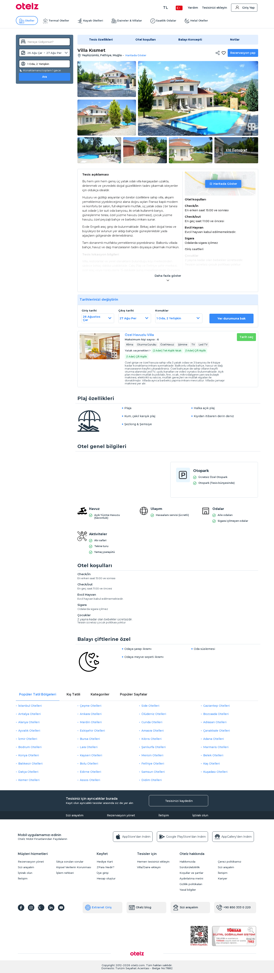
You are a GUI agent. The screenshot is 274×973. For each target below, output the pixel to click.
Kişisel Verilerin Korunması (73, 867)
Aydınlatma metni (191, 878)
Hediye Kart (105, 861)
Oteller (30, 20)
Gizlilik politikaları (191, 884)
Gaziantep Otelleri (216, 706)
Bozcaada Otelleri (216, 714)
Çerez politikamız (229, 861)
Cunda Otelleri (151, 722)
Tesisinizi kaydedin (179, 801)
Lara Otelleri (88, 747)
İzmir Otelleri (27, 739)
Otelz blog (143, 907)
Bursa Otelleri (90, 739)
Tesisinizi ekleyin (214, 7)
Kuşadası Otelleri (215, 772)
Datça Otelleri (28, 772)
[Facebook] (21, 907)
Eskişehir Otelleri (92, 730)
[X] (41, 907)
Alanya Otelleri (29, 722)
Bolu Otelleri (89, 763)
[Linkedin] (51, 907)
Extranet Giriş (102, 907)
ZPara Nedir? (105, 867)
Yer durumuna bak (231, 318)
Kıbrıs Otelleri (151, 739)
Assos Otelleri (90, 780)
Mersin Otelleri (152, 755)
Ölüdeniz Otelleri (153, 714)
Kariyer (222, 878)
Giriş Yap (248, 7)
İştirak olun (200, 815)
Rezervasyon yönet (121, 815)
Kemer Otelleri (29, 780)
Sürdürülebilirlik (190, 867)
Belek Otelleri (213, 755)
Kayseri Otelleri (91, 755)
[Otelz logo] (27, 8)
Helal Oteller (199, 20)
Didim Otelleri (151, 780)
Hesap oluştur (106, 878)
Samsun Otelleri (153, 772)
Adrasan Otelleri (214, 722)
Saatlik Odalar (166, 20)
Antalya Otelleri (29, 714)
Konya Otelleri (28, 755)
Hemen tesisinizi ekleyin (153, 861)
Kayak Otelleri (93, 20)
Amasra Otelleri (152, 730)
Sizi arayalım (74, 815)
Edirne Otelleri (90, 772)
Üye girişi (103, 872)
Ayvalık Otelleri (29, 730)
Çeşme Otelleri (90, 706)
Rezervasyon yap (243, 53)
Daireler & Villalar (129, 20)
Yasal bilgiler (188, 889)
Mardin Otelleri (91, 722)
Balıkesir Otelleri (30, 763)
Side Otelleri (150, 706)
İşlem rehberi (65, 872)
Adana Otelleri (213, 739)
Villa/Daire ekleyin (149, 867)
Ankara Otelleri (90, 714)
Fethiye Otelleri (152, 763)
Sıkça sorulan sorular (69, 861)
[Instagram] (31, 907)
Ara (44, 77)
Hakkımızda (187, 861)
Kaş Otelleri (211, 763)
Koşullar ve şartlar (191, 872)
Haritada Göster (225, 184)
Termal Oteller (59, 20)
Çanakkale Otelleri (216, 730)
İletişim (163, 815)
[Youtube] (61, 907)
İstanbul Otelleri (30, 706)
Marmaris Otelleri (215, 747)
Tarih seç (246, 337)
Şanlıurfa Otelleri (153, 747)
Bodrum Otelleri (30, 747)
